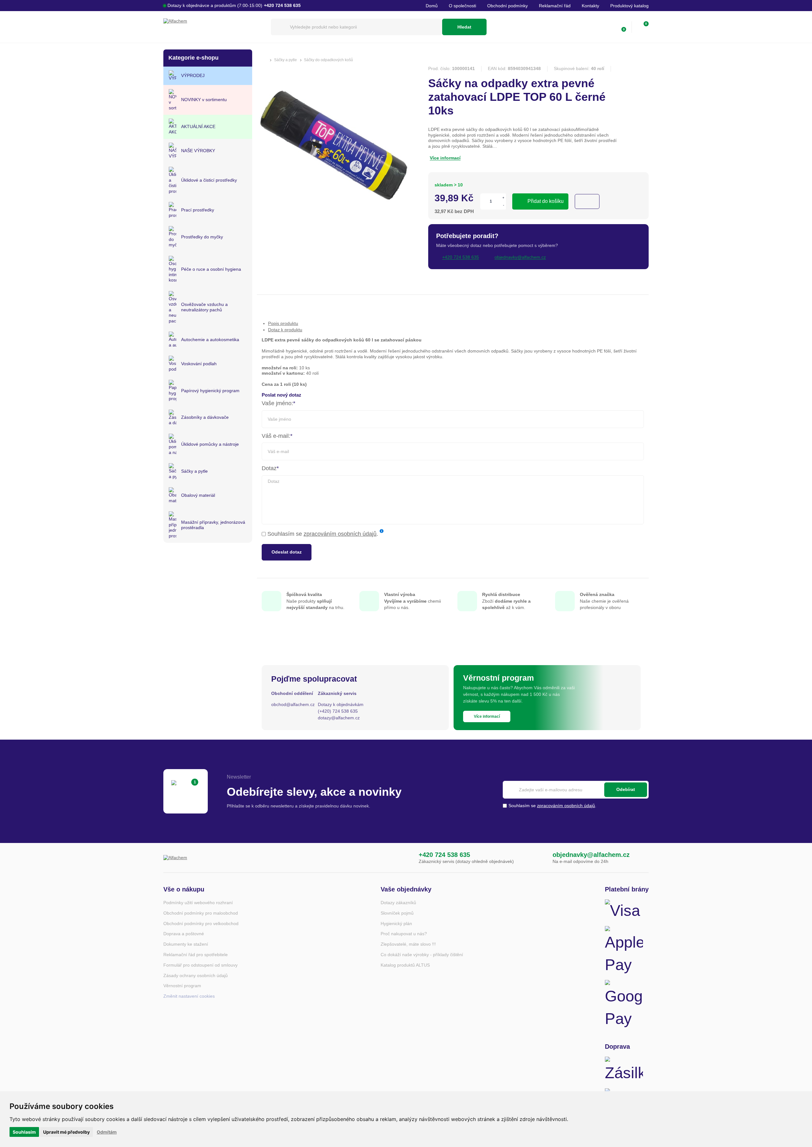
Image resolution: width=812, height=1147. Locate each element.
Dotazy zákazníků (398, 902)
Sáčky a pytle (285, 60)
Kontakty (590, 5)
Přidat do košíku (545, 201)
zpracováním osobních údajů (340, 534)
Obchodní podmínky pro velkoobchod (201, 923)
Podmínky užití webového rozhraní (198, 902)
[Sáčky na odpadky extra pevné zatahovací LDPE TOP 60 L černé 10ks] (336, 222)
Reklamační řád (555, 5)
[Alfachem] (214, 27)
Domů (432, 5)
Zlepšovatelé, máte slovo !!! (408, 944)
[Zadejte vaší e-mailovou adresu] (576, 790)
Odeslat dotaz (287, 551)
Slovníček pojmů (397, 913)
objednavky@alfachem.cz (591, 854)
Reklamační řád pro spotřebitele (195, 954)
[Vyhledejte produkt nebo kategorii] (356, 27)
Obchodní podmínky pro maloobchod (200, 913)
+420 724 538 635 (444, 854)
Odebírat (625, 789)
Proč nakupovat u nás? (404, 933)
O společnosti (462, 5)
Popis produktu (283, 323)
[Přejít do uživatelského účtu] (607, 27)
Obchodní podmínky (507, 5)
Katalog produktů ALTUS (405, 965)
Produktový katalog (629, 5)
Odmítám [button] (107, 1132)
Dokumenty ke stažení (185, 944)
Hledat (464, 26)
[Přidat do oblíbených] (587, 201)
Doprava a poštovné (183, 933)
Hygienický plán (396, 923)
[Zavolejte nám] (405, 857)
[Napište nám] (539, 857)
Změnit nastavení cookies (189, 996)
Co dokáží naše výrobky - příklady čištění (422, 954)
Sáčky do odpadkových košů (328, 60)
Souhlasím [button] (24, 1132)
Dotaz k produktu (285, 329)
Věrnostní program (182, 985)
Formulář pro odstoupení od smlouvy (200, 965)
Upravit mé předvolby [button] (66, 1132)
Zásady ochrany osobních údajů (195, 975)
